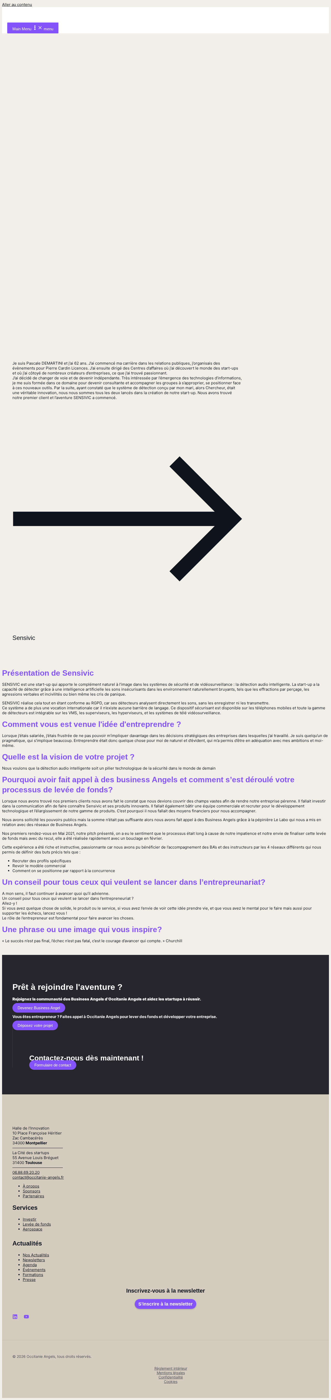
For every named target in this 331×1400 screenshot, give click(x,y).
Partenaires (33, 1195)
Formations (33, 1274)
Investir (29, 1219)
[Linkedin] (15, 1317)
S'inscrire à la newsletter (165, 1304)
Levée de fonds (37, 1224)
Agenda (30, 1264)
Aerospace (32, 1229)
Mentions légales (171, 1372)
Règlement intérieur (170, 1368)
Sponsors (31, 1191)
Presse (29, 1279)
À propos (31, 1186)
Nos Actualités (36, 1254)
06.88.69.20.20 (26, 1172)
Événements (34, 1269)
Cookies (170, 1381)
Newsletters (34, 1259)
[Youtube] (26, 1317)
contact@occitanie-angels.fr (38, 1177)
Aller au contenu (17, 4)
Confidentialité (171, 1377)
